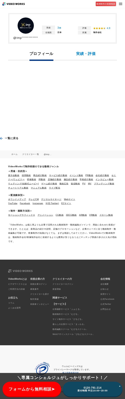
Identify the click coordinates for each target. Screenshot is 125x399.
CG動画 (59, 215)
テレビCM (33, 199)
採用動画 (26, 175)
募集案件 (34, 289)
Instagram (38, 203)
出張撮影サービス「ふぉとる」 (67, 309)
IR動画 (42, 179)
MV (90, 183)
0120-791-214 (92, 389)
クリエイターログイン (63, 284)
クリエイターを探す (39, 294)
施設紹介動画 (70, 179)
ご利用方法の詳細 (16, 289)
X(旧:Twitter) (52, 203)
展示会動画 (13, 175)
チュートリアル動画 (18, 188)
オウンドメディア (17, 199)
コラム (11, 303)
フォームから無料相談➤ (32, 389)
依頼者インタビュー (39, 304)
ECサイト (66, 203)
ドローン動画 (106, 215)
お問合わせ (105, 309)
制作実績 (34, 299)
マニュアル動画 (39, 188)
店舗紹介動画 (54, 179)
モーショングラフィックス (21, 215)
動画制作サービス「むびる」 (66, 314)
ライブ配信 (54, 188)
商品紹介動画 (40, 175)
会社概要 (104, 284)
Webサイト (69, 199)
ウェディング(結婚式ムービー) (23, 183)
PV (84, 183)
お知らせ (104, 289)
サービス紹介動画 (58, 175)
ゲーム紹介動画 (49, 183)
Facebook (25, 203)
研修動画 (31, 179)
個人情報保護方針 (70, 373)
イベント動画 (76, 175)
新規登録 (57, 289)
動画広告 (64, 183)
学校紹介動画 (86, 179)
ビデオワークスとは (17, 284)
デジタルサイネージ (51, 199)
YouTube (12, 203)
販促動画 (75, 183)
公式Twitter (105, 304)
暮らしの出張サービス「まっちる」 (69, 324)
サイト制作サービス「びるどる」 (68, 319)
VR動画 (93, 215)
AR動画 (83, 215)
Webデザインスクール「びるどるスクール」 (74, 334)
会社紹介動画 (102, 175)
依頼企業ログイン (38, 284)
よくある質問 (14, 308)
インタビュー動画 (104, 179)
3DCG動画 (71, 215)
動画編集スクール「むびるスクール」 (70, 329)
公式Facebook (107, 299)
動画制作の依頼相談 (106, 4)
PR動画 (89, 175)
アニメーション (45, 215)
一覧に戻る (12, 138)
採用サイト (105, 294)
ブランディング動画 (104, 183)
